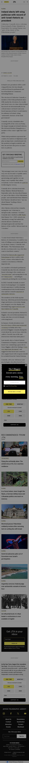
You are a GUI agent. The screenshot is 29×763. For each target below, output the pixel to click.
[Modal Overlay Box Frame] (14, 381)
